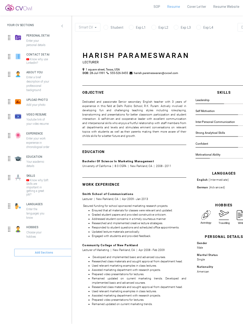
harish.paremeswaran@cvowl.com (155, 73)
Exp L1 (141, 27)
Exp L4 (208, 27)
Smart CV (86, 27)
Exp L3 (186, 27)
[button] (62, 26)
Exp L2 (163, 27)
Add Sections (44, 252)
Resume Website (226, 7)
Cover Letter (196, 7)
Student (117, 27)
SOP (157, 7)
